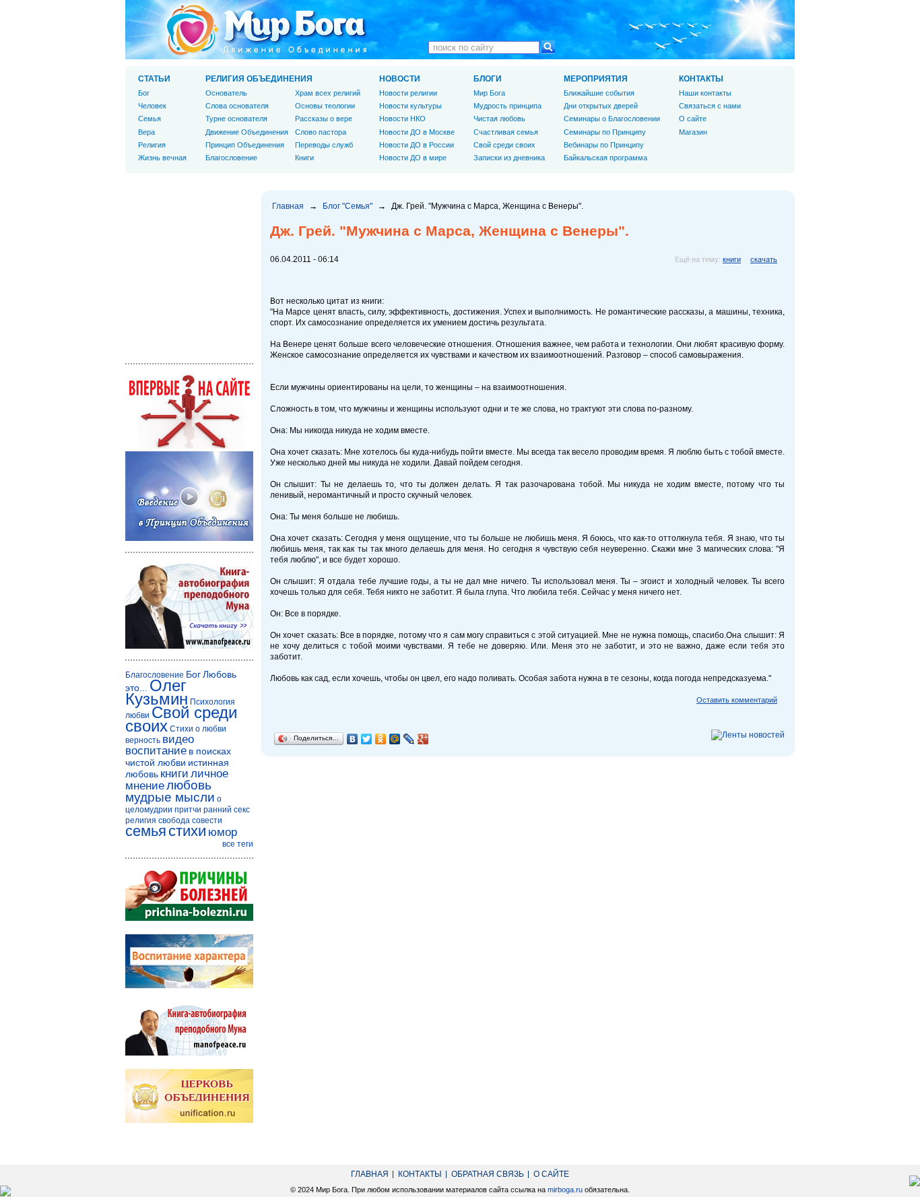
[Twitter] (367, 739)
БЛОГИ (487, 79)
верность (142, 740)
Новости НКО (402, 119)
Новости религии (408, 93)
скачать (763, 259)
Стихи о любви (198, 729)
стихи (187, 830)
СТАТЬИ (154, 79)
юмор (222, 832)
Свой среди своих (504, 145)
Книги (304, 158)
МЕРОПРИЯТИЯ (596, 79)
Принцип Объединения (244, 145)
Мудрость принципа (507, 106)
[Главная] (267, 29)
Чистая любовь (499, 119)
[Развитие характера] (189, 985)
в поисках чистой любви (178, 757)
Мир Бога (489, 93)
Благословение (231, 158)
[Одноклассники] (381, 739)
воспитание (156, 750)
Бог (144, 93)
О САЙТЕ (551, 1174)
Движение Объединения (246, 132)
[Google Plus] (423, 739)
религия (140, 820)
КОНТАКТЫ (701, 79)
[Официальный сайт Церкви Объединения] (189, 1120)
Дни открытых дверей (601, 106)
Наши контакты (705, 93)
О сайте (693, 119)
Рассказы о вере (323, 119)
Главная (288, 206)
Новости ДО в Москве (417, 132)
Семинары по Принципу (605, 132)
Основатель (226, 93)
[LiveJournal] (409, 739)
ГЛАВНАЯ (370, 1174)
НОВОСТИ (399, 79)
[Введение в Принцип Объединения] (189, 538)
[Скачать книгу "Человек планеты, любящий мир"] (189, 646)
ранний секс (226, 809)
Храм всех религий (327, 93)
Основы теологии (325, 106)
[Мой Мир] (395, 739)
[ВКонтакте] (353, 739)
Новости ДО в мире (413, 158)
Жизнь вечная (162, 158)
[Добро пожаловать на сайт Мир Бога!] (189, 446)
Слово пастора (320, 132)
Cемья (149, 119)
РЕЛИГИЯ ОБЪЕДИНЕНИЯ (259, 79)
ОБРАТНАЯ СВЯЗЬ (487, 1174)
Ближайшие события (599, 93)
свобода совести (190, 820)
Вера (146, 132)
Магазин (693, 132)
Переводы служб (324, 145)
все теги (237, 844)
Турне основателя (236, 119)
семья (145, 830)
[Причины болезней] (189, 918)
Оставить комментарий (736, 700)
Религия (152, 145)
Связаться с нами (710, 106)
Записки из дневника (509, 158)
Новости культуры (410, 106)
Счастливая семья (505, 132)
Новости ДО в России (416, 145)
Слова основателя (237, 106)
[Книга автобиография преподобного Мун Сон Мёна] (189, 1053)
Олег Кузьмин (156, 692)
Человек (152, 106)
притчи (187, 809)
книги (732, 259)
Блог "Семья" (347, 206)
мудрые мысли (170, 797)
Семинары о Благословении (612, 119)
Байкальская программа (605, 158)
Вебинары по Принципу (604, 145)
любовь (188, 785)
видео (178, 739)
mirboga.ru (565, 1190)
